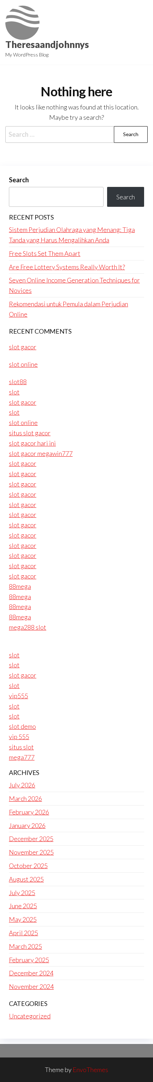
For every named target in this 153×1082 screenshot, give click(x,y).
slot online (23, 364)
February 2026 (29, 812)
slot (14, 392)
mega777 (22, 757)
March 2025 (25, 946)
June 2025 (23, 906)
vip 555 (19, 737)
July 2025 (22, 893)
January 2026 (27, 825)
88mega (20, 586)
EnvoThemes (90, 1069)
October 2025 (28, 866)
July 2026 (22, 785)
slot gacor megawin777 (41, 453)
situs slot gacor (30, 433)
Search (19, 180)
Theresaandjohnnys (47, 44)
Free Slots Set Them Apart (44, 253)
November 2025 (31, 852)
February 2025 (29, 960)
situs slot (21, 747)
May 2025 (23, 919)
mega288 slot (27, 627)
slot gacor (22, 347)
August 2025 (26, 879)
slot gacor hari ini (32, 443)
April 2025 (23, 933)
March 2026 (25, 798)
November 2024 (31, 986)
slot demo (22, 726)
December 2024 (31, 973)
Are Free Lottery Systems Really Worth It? (67, 267)
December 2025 (31, 839)
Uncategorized (30, 1016)
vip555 (18, 696)
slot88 (18, 382)
